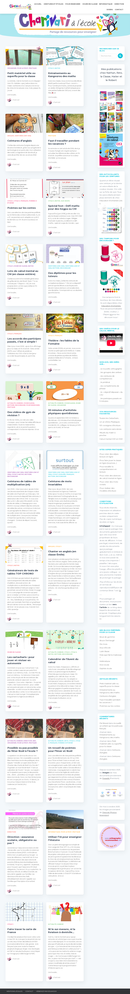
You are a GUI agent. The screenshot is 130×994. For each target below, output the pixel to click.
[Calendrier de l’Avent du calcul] (65, 639)
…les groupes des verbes (110, 372)
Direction (119, 4)
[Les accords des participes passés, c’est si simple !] (24, 322)
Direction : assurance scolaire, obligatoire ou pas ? (22, 840)
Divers (110, 10)
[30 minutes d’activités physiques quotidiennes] (65, 390)
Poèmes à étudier (65, 743)
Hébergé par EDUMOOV (46, 991)
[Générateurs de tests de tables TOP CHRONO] (24, 553)
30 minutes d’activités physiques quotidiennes (63, 412)
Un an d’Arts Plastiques (110, 422)
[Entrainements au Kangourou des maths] (65, 55)
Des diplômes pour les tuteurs (62, 275)
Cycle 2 (10, 201)
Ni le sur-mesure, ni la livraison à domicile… (61, 931)
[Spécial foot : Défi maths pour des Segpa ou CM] (65, 188)
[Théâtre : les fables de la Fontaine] (65, 323)
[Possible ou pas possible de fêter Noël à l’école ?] (24, 728)
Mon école (104, 665)
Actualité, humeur (15, 403)
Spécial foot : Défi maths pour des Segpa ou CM (63, 207)
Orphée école (106, 668)
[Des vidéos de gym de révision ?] (24, 390)
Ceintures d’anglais (19, 140)
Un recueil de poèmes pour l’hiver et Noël (62, 749)
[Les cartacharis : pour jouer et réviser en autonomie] (24, 639)
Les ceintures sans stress (110, 429)
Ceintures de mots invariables (59, 483)
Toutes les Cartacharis (109, 418)
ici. (101, 619)
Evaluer (62, 474)
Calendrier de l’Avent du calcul (63, 661)
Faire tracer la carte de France (21, 931)
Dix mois (103, 644)
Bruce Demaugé (107, 640)
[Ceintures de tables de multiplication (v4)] (24, 459)
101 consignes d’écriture (110, 425)
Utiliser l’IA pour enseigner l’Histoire (65, 838)
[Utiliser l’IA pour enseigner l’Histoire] (65, 819)
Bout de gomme (107, 637)
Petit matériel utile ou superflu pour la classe (21, 75)
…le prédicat (105, 382)
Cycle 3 (51, 68)
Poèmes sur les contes (21, 207)
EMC (34, 741)
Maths (57, 68)
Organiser (11, 68)
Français (24, 201)
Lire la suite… (12, 95)
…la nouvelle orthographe (111, 369)
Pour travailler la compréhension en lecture (108, 469)
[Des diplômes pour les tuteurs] (65, 253)
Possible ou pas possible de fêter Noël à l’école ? (22, 749)
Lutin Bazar (104, 651)
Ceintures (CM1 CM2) (23, 136)
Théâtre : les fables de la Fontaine (63, 342)
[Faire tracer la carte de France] (24, 911)
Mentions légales (14, 991)
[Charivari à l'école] (19, 7)
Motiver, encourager (61, 268)
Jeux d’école (105, 648)
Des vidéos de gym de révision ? (21, 414)
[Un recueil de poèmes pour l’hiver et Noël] (65, 728)
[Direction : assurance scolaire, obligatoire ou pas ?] (24, 819)
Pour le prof (22, 68)
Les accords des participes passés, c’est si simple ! (24, 340)
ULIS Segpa (65, 201)
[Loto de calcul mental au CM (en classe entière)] (24, 253)
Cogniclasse (28, 403)
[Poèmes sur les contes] (24, 188)
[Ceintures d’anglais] (24, 123)
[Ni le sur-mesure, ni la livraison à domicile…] (65, 911)
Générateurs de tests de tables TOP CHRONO (22, 572)
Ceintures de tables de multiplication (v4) (21, 483)
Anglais (10, 136)
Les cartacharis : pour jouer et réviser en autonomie (20, 660)
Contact (119, 10)
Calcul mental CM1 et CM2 (111, 439)
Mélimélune (105, 661)
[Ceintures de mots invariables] (65, 459)
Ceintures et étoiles (54, 4)
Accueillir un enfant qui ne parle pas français (111, 726)
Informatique (106, 4)
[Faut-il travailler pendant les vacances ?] (65, 123)
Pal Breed (104, 723)
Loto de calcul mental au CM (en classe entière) (22, 272)
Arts (66, 741)
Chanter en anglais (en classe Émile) (62, 553)
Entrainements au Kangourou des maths (62, 75)
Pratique (33, 68)
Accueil (38, 4)
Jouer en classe (90, 4)
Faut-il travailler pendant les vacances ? (63, 142)
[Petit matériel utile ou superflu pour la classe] (24, 55)
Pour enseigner (73, 4)
